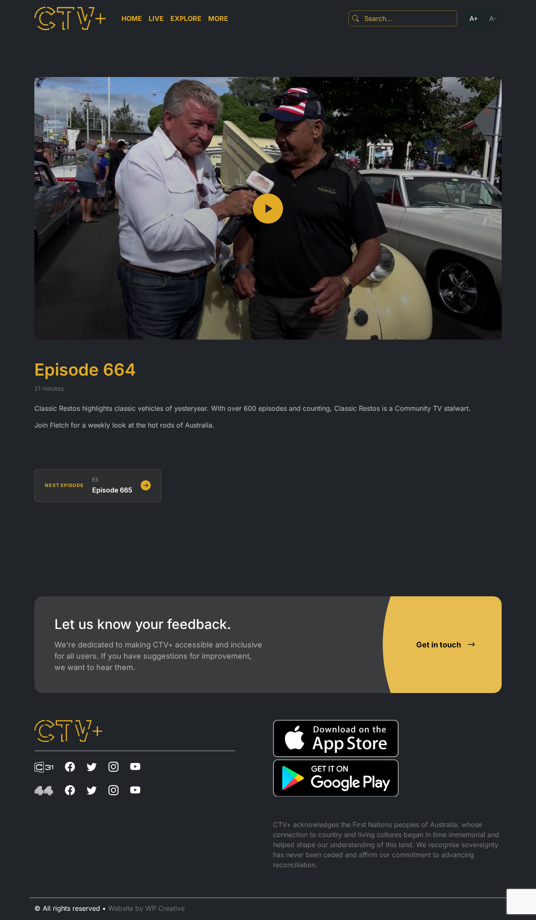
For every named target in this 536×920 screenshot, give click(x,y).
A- (492, 18)
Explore (185, 18)
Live (156, 18)
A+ (473, 18)
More (218, 18)
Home (131, 18)
